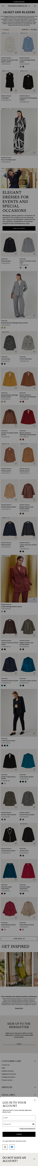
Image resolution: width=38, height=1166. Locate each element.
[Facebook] (11, 1146)
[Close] (35, 1100)
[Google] (5, 1146)
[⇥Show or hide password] (33, 1124)
